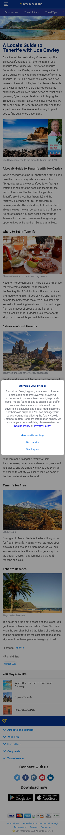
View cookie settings (32, 435)
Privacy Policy (42, 425)
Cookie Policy (22, 425)
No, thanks (32, 442)
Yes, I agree (32, 449)
